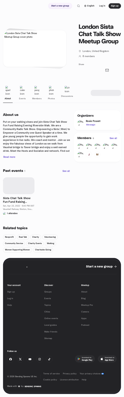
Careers (85, 312)
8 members (89, 56)
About (84, 292)
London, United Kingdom (96, 51)
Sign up (11, 292)
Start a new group (99, 266)
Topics (47, 305)
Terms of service (51, 374)
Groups (48, 292)
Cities (47, 312)
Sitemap (48, 338)
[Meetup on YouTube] (30, 359)
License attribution (69, 380)
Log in (10, 298)
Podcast (85, 325)
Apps (83, 318)
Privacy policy (70, 374)
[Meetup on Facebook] (10, 359)
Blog (83, 298)
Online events (51, 318)
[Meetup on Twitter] (20, 359)
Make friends (50, 332)
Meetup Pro (87, 305)
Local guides (50, 325)
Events (47, 298)
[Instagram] (39, 359)
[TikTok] (49, 359)
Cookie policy (50, 380)
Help (9, 305)
